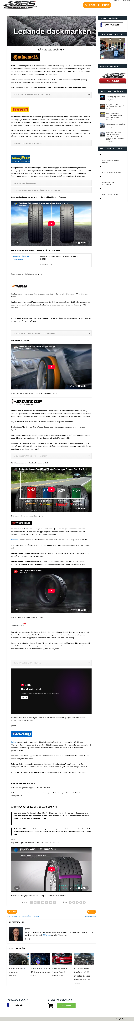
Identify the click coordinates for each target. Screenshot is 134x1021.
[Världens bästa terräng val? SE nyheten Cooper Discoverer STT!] (84, 959)
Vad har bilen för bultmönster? (108, 183)
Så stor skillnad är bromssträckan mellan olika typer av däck (114, 115)
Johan (27, 929)
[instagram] (123, 1019)
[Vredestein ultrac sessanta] (19, 959)
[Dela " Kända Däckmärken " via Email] (51, 902)
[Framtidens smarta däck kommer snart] (40, 959)
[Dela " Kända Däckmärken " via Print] (55, 902)
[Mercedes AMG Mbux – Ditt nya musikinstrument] (102, 97)
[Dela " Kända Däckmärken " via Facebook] (31, 902)
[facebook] (116, 1019)
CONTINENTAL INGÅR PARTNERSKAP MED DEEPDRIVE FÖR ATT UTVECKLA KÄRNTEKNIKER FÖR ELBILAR (115, 136)
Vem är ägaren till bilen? (110, 194)
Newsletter (126, 1)
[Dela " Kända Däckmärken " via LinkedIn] (43, 902)
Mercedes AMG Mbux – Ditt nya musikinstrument (115, 97)
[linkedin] (126, 1019)
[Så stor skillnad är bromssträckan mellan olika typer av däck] (102, 114)
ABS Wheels (46, 935)
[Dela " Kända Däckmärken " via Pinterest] (39, 902)
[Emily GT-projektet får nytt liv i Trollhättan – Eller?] (102, 106)
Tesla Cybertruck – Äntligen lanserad (115, 125)
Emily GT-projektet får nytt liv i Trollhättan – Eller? (115, 106)
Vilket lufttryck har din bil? (111, 172)
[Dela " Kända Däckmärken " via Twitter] (35, 902)
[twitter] (120, 1019)
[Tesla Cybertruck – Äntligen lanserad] (102, 125)
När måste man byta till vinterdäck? (110, 161)
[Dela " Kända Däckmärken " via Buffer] (47, 902)
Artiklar (116, 1)
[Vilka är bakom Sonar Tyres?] (62, 959)
